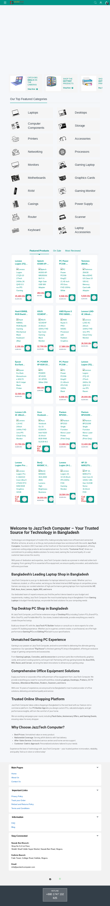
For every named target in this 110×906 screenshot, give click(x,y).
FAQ (13, 823)
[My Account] (100, 2)
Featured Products (39, 250)
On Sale (57, 250)
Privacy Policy (17, 796)
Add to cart (29, 297)
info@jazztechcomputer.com (23, 867)
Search (95, 2)
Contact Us (16, 781)
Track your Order (18, 800)
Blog (13, 827)
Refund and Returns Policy (22, 804)
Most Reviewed (72, 250)
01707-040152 (46, 449)
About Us (15, 777)
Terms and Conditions (20, 808)
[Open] (5, 2)
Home (13, 774)
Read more (95, 398)
